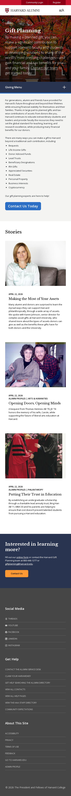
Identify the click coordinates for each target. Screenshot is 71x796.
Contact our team (44, 68)
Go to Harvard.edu (16, 760)
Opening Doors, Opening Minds (35, 403)
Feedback (10, 753)
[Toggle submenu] (64, 87)
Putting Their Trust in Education (35, 494)
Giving (9, 23)
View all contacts (15, 689)
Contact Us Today (23, 206)
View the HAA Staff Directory (21, 702)
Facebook (13, 632)
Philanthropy (35, 489)
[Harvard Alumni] (22, 10)
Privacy (9, 740)
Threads (12, 618)
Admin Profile (12, 766)
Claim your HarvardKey (18, 676)
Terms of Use (12, 746)
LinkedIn (12, 638)
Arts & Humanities (38, 398)
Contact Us (17, 573)
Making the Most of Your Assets (34, 299)
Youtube (13, 625)
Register (57, 2)
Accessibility (12, 733)
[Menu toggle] (61, 10)
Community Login (34, 2)
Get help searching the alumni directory (27, 682)
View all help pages (15, 696)
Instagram (14, 645)
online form (22, 557)
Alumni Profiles (17, 398)
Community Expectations (19, 709)
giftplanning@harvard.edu (19, 563)
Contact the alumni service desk (23, 669)
